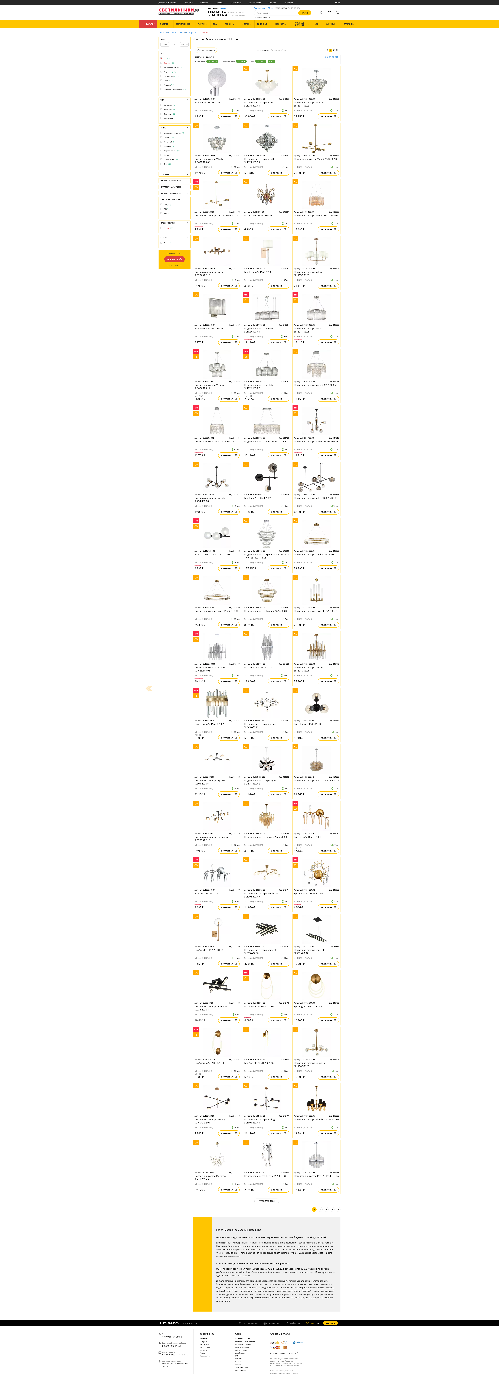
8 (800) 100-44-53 (226, 11)
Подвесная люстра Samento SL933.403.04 (309, 951)
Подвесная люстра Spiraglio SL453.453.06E (260, 782)
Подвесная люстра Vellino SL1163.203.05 (308, 273)
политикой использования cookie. (285, 1365)
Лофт (167, 164)
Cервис (239, 1333)
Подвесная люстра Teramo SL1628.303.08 (309, 669)
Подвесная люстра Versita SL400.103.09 (316, 215)
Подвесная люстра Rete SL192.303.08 (265, 1176)
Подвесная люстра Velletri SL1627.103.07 (259, 386)
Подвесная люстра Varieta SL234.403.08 (316, 441)
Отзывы (220, 2)
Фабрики (203, 1341)
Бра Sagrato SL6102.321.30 (209, 1063)
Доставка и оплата (167, 2)
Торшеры (169, 85)
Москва (223, 8)
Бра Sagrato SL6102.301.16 (259, 1063)
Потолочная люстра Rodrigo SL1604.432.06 (260, 1121)
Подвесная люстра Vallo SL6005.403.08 (315, 498)
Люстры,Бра (192, 32)
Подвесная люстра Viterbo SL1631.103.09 (309, 104)
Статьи (238, 1364)
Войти (337, 2)
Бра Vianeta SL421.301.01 (258, 215)
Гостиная (211, 61)
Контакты (288, 2)
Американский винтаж (174, 133)
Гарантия (188, 2)
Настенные (169, 109)
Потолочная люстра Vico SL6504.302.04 (217, 215)
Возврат (204, 2)
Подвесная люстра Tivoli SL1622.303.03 (266, 611)
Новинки (203, 1350)
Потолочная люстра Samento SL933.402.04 (211, 1008)
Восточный (169, 142)
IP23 (166, 213)
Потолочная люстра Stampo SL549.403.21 (260, 725)
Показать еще (267, 1201)
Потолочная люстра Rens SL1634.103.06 (316, 1176)
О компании (207, 1333)
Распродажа (205, 1347)
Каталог (150, 24)
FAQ (236, 1356)
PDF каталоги (240, 1370)
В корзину (227, 116)
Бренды (272, 2)
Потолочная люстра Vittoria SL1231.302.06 (259, 104)
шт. (313, 1323)
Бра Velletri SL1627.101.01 (209, 328)
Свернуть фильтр (206, 50)
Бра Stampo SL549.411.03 (308, 724)
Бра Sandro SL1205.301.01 (209, 950)
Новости (238, 1361)
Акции (202, 1353)
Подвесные (170, 114)
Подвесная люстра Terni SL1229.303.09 (315, 611)
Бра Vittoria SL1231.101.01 (209, 102)
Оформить (330, 1323)
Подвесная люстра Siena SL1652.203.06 (266, 837)
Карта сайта (205, 1356)
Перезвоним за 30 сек (264, 8)
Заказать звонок (189, 1323)
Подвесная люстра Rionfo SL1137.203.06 (316, 1119)
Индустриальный (172, 151)
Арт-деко (169, 137)
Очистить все (331, 57)
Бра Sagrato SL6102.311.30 (308, 1006)
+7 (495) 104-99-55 (226, 14)
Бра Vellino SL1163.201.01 (258, 272)
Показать (172, 259)
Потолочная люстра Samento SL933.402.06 (260, 951)
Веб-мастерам (241, 1350)
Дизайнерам (255, 2)
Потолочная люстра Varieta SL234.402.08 (210, 499)
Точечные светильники (175, 89)
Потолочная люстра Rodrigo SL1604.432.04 (210, 1121)
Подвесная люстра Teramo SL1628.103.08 (210, 669)
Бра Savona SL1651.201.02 (308, 893)
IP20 (167, 205)
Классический (171, 159)
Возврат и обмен (242, 1347)
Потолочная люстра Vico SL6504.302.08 (316, 159)
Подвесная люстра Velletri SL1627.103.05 (308, 330)
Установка (236, 2)
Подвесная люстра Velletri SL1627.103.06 (259, 330)
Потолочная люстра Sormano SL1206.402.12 (211, 838)
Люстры (260, 61)
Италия (168, 243)
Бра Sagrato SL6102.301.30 (259, 1006)
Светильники (171, 76)
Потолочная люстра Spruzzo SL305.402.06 (210, 782)
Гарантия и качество (243, 1344)
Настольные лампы (173, 67)
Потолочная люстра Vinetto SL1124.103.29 (259, 160)
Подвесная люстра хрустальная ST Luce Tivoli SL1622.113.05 (266, 556)
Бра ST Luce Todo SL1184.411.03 (212, 554)
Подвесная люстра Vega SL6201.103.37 (265, 441)
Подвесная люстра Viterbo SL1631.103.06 (209, 160)
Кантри (168, 155)
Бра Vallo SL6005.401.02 (257, 498)
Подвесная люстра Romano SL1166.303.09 (309, 1064)
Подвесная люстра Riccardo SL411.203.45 (210, 1177)
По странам (204, 1344)
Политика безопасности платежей (284, 1353)
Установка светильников (245, 1341)
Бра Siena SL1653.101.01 (208, 893)
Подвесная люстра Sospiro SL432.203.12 (316, 780)
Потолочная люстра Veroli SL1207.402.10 (209, 273)
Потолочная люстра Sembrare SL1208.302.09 (261, 895)
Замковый (169, 146)
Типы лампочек (241, 1367)
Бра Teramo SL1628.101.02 (259, 667)
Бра (270, 61)
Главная (163, 32)
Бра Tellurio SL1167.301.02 (209, 724)
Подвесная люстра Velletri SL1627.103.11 (209, 386)
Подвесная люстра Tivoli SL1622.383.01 (316, 554)
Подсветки (170, 72)
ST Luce (181, 32)
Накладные (169, 105)
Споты (168, 80)
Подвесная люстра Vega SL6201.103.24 (216, 441)
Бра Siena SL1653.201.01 (307, 837)
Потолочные (170, 118)
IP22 (166, 209)
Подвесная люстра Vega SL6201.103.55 (315, 385)
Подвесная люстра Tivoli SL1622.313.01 (216, 611)
